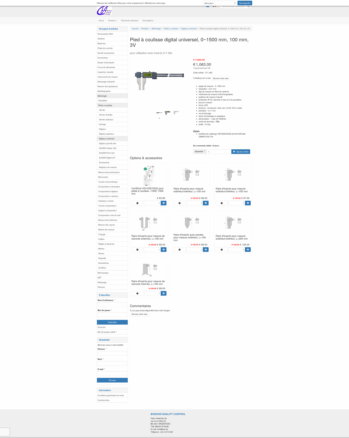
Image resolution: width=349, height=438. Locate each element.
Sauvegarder (244, 3)
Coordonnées (103, 400)
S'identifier (112, 322)
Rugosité (102, 258)
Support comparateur (107, 210)
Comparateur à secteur (108, 196)
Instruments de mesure (108, 76)
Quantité (199, 151)
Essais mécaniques (106, 62)
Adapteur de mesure (108, 167)
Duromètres (103, 57)
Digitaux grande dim (107, 143)
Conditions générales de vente (111, 395)
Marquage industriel (106, 81)
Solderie (101, 38)
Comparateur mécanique (109, 186)
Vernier (102, 110)
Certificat (102, 267)
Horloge (102, 124)
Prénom (101, 349)
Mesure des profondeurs (109, 172)
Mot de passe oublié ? (107, 332)
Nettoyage (102, 282)
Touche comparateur (107, 205)
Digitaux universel (106, 138)
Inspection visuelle (105, 72)
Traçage (101, 234)
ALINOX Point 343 (107, 153)
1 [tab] (159, 118)
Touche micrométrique (108, 181)
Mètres (101, 248)
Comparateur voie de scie (109, 215)
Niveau (101, 253)
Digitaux (102, 129)
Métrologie (102, 95)
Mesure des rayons (106, 224)
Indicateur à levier (106, 200)
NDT (99, 277)
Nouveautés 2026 (105, 33)
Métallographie (104, 91)
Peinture (101, 287)
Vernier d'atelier (105, 114)
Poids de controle (105, 48)
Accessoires (104, 162)
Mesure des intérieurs (107, 220)
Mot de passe (104, 310)
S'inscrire (102, 327)
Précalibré (102, 100)
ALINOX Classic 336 (107, 148)
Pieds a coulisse (105, 105)
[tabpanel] (159, 113)
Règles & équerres (106, 243)
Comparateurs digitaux (108, 191)
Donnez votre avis (220, 78)
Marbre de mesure (106, 229)
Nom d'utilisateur (105, 300)
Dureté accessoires (106, 53)
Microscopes (103, 272)
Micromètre (103, 177)
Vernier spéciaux (106, 119)
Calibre (101, 239)
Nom (100, 359)
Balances (102, 43)
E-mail (100, 369)
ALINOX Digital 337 (107, 157)
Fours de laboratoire (106, 67)
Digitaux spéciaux (106, 133)
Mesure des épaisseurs (108, 86)
